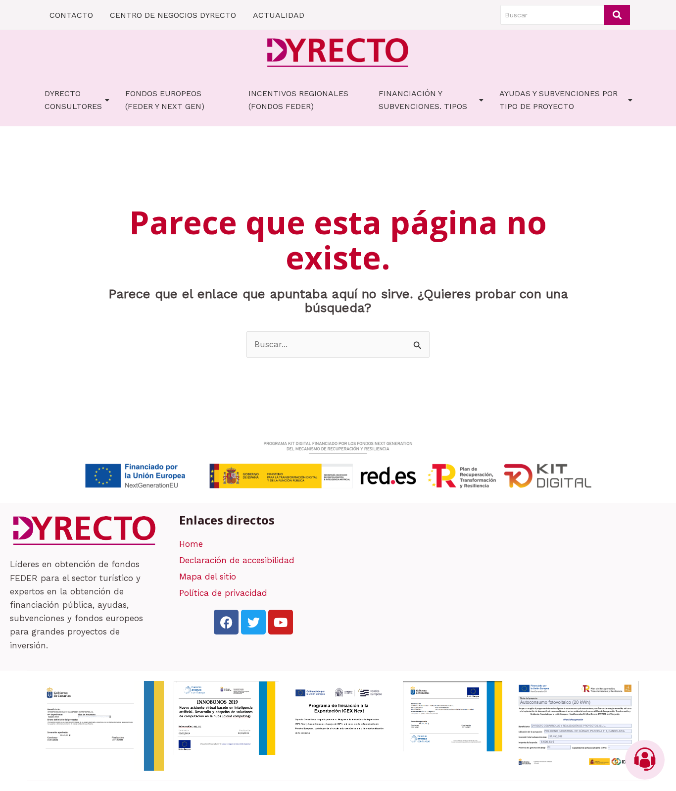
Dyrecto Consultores (73, 100)
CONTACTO (71, 15)
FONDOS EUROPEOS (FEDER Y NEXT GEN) (164, 100)
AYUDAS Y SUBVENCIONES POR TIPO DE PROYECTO (558, 100)
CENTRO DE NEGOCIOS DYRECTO (173, 15)
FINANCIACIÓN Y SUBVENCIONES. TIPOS (423, 100)
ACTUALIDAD (278, 15)
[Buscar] (617, 15)
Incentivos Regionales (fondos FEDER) (298, 100)
